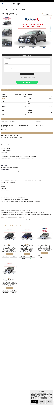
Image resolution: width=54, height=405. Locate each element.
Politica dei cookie (39, 403)
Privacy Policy (45, 403)
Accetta (34, 401)
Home (11, 1)
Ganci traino (44, 4)
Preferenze (49, 401)
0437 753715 (15, 4)
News (46, 1)
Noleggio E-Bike (21, 1)
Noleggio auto (38, 4)
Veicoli (5, 9)
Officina (26, 4)
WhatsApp (27, 82)
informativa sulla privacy (31, 77)
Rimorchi (50, 4)
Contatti (50, 1)
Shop (36, 1)
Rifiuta (41, 401)
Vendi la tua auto (30, 1)
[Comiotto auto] (6, 4)
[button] (51, 391)
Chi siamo (15, 1)
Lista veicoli (31, 4)
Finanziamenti (41, 1)
